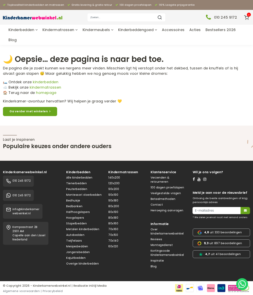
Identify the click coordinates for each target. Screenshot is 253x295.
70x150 (113, 235)
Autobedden (75, 235)
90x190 (113, 195)
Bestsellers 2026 (221, 29)
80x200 (113, 206)
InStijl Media (97, 286)
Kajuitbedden (76, 258)
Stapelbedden (76, 223)
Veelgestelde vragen (166, 193)
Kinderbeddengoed (136, 29)
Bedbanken (74, 206)
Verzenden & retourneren (160, 180)
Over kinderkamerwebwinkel (167, 231)
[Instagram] (205, 179)
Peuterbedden (76, 189)
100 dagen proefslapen (167, 187)
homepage (46, 92)
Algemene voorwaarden (21, 291)
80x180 (113, 218)
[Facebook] (195, 179)
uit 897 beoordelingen (223, 243)
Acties (195, 29)
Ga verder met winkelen (28, 111)
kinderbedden (45, 81)
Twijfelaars (74, 241)
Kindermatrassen (58, 29)
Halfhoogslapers (78, 212)
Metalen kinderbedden (82, 229)
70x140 (113, 241)
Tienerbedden (76, 183)
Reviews (156, 239)
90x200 (113, 189)
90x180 (113, 200)
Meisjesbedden (77, 246)
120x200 (114, 183)
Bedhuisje (73, 200)
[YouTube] (199, 179)
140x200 (114, 178)
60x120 (113, 246)
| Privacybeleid (52, 291)
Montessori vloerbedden (84, 195)
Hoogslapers (75, 218)
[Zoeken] (159, 17)
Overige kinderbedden (82, 264)
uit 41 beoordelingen (223, 254)
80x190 (113, 212)
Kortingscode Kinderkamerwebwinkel (167, 253)
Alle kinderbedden (79, 178)
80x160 (113, 223)
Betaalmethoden (163, 199)
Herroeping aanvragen (167, 210)
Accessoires (173, 29)
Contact (157, 205)
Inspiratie (157, 261)
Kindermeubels (97, 29)
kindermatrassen (45, 87)
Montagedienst (162, 245)
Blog (12, 39)
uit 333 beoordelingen (223, 232)
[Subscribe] (245, 210)
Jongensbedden (78, 252)
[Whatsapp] (242, 284)
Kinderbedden (21, 29)
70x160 (113, 229)
